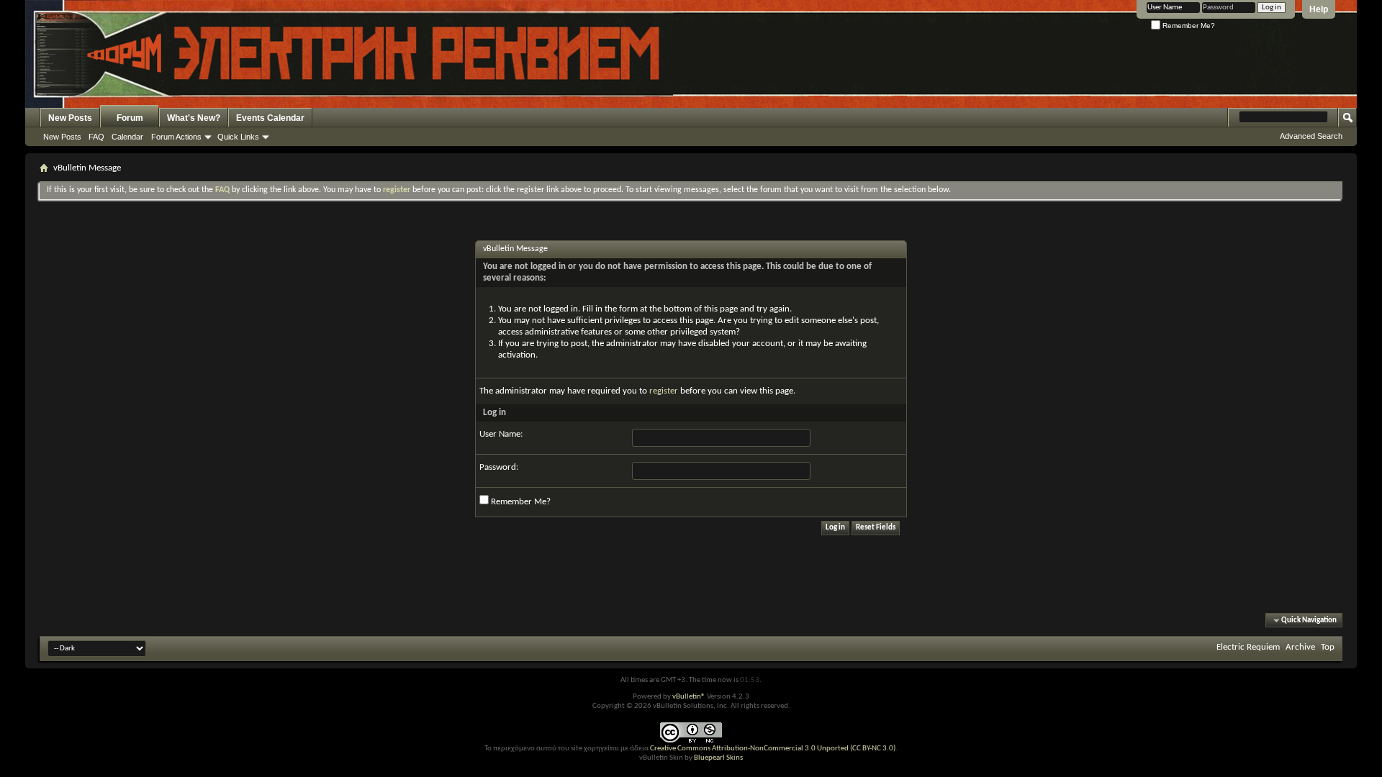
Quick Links (238, 136)
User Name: (501, 434)
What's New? (193, 118)
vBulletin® (688, 697)
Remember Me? (1187, 25)
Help (1318, 9)
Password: (498, 467)
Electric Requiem (1248, 647)
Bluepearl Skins (718, 758)
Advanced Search (1311, 136)
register (663, 391)
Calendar (127, 136)
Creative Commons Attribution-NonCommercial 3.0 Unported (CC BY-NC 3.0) (772, 749)
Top (1327, 647)
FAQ (96, 136)
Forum (130, 118)
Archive (1300, 647)
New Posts (70, 118)
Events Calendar (270, 118)
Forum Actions (176, 136)
